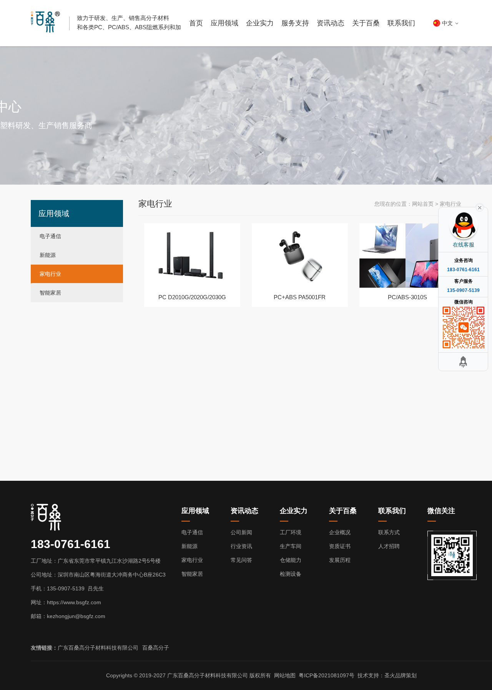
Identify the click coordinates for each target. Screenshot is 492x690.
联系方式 (389, 532)
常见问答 (241, 560)
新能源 (48, 255)
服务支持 (295, 23)
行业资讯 (241, 546)
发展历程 (340, 560)
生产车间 (290, 546)
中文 (447, 23)
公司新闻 (241, 532)
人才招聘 (389, 546)
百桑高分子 (155, 648)
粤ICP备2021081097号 (326, 675)
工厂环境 (290, 532)
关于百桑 (366, 23)
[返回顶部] (463, 362)
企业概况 (340, 532)
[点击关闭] (479, 207)
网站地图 (285, 675)
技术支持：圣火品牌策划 (387, 675)
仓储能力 (290, 560)
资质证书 (340, 546)
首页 (196, 23)
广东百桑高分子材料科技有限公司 (98, 648)
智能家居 (50, 293)
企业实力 (260, 23)
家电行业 (50, 274)
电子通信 (50, 236)
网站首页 (423, 204)
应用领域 (224, 23)
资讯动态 (330, 23)
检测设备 (290, 574)
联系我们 (401, 23)
